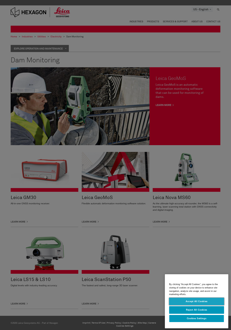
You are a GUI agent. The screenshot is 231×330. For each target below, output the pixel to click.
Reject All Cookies (196, 310)
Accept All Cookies (196, 301)
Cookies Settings (196, 318)
